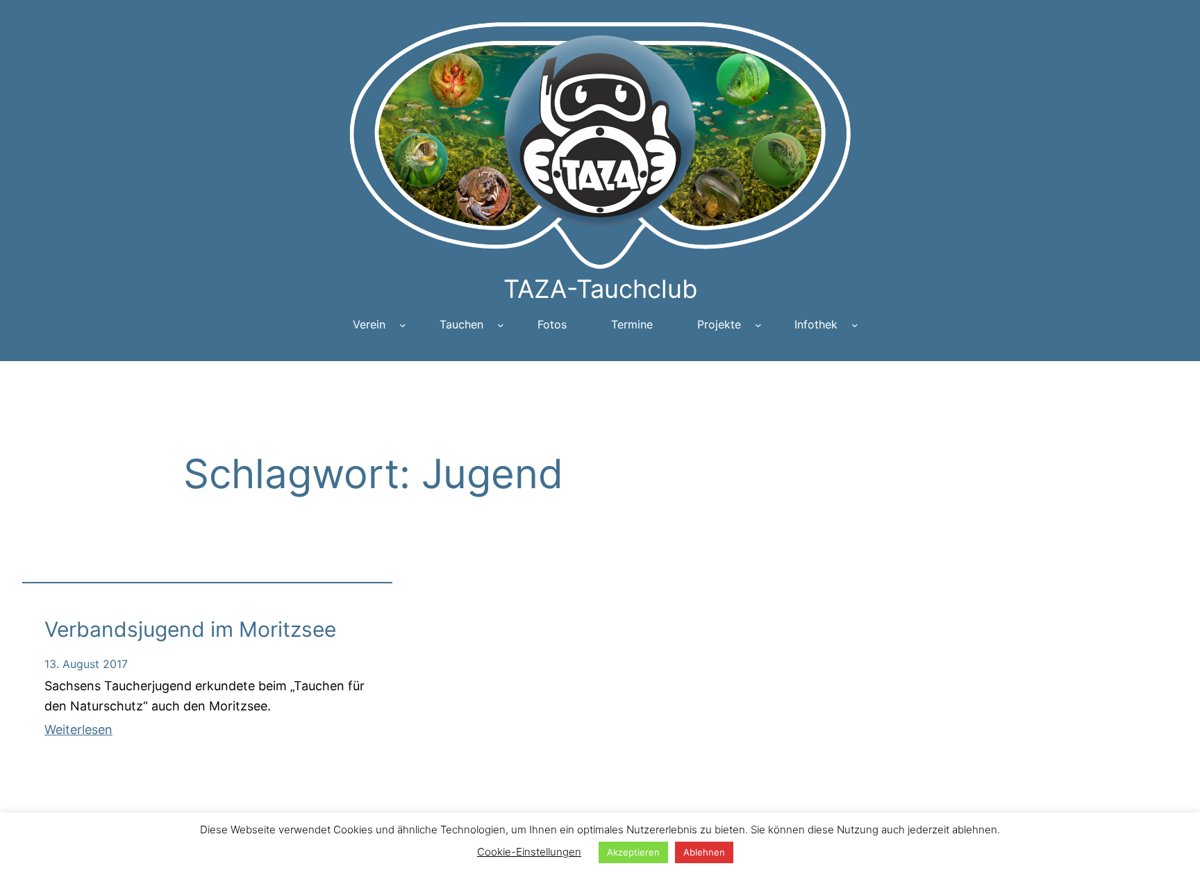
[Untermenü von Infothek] (854, 325)
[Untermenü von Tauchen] (500, 325)
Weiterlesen (78, 729)
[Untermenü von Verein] (402, 325)
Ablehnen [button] (704, 852)
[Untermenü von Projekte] (758, 325)
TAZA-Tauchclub (600, 289)
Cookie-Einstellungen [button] (529, 851)
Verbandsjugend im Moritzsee (190, 629)
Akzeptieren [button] (633, 852)
